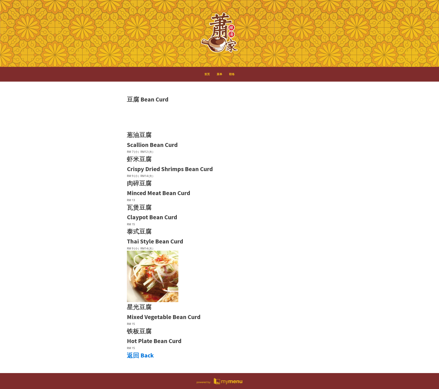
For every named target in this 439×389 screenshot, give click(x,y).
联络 (232, 74)
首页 (207, 74)
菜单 (219, 74)
